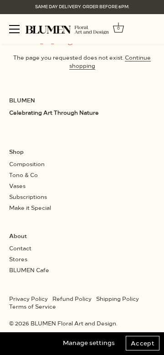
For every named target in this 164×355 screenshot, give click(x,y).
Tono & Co (23, 174)
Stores (18, 259)
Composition (27, 163)
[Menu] (15, 29)
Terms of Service (32, 306)
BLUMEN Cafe (29, 270)
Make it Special (30, 207)
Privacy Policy (28, 298)
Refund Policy (72, 298)
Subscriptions (28, 196)
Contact (20, 248)
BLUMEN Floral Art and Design (73, 323)
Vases (17, 185)
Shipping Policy (117, 298)
